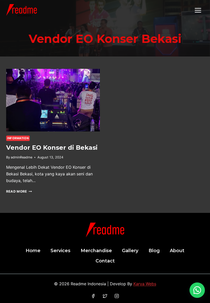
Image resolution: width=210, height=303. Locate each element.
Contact (105, 261)
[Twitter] (104, 295)
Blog (154, 250)
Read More (19, 191)
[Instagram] (116, 295)
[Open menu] (198, 10)
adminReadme (21, 157)
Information (18, 138)
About (177, 250)
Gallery (130, 250)
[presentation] (53, 100)
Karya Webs (144, 283)
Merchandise (96, 250)
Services (60, 250)
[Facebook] (93, 295)
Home (33, 250)
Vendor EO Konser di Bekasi (52, 147)
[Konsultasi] (197, 290)
